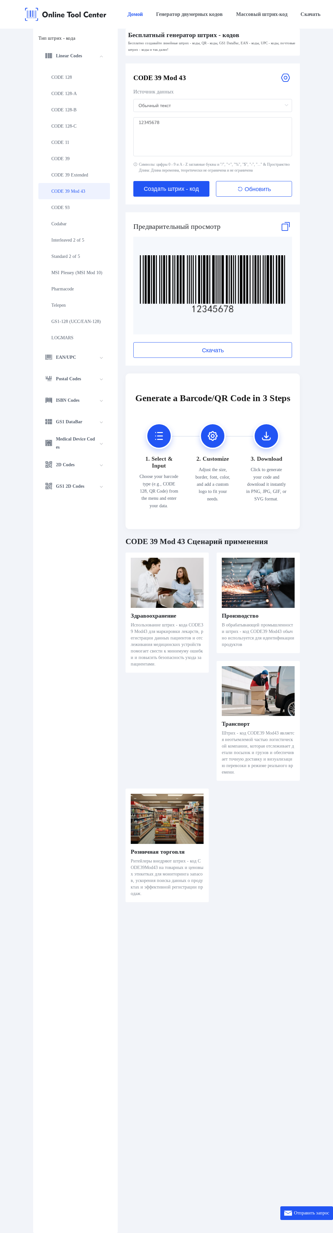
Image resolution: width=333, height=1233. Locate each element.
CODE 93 (60, 207)
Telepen (58, 305)
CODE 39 (60, 158)
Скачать (310, 14)
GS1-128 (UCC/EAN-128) (76, 321)
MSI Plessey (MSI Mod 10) (76, 272)
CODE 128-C (63, 126)
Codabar (59, 223)
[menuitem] (74, 197)
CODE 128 (61, 77)
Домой (135, 14)
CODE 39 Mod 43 (68, 191)
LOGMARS (62, 337)
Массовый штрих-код (261, 14)
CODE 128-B (63, 109)
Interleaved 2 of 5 (67, 240)
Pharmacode (62, 289)
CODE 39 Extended (69, 175)
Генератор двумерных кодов (189, 14)
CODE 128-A (64, 93)
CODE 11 (60, 142)
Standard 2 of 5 (65, 256)
